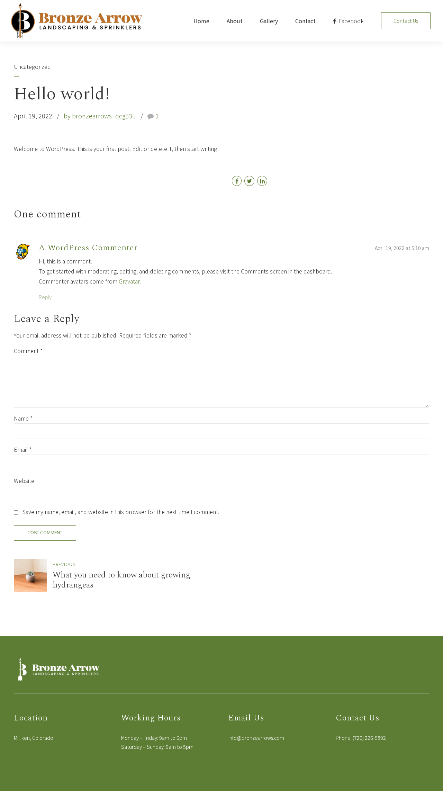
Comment (28, 351)
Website (24, 480)
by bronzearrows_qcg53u (100, 115)
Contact (305, 21)
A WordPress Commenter (88, 248)
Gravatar (129, 281)
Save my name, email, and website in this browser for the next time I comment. (120, 512)
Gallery (269, 21)
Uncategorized (32, 66)
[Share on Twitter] (249, 181)
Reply (45, 296)
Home (201, 21)
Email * (22, 449)
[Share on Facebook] (237, 181)
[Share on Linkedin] (262, 181)
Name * (23, 418)
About (235, 21)
